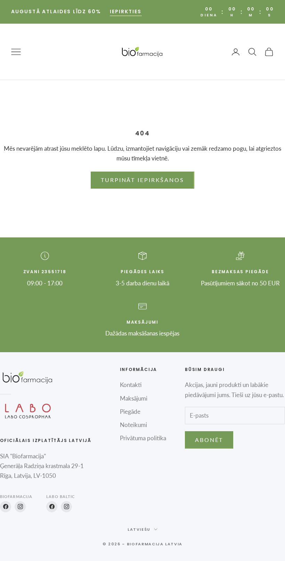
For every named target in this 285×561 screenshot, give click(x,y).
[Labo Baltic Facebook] (51, 506)
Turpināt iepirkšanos (142, 179)
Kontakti (130, 384)
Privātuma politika (143, 438)
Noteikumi (133, 424)
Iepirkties (126, 11)
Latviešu (139, 529)
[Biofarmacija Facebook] (5, 506)
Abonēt (209, 439)
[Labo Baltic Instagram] (66, 506)
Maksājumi (133, 398)
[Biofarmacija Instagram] (20, 506)
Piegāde (130, 411)
